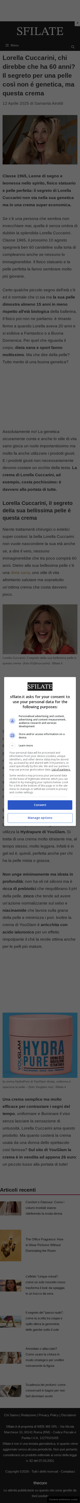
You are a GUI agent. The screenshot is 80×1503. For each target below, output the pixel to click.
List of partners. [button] (61, 769)
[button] (40, 746)
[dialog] (40, 751)
